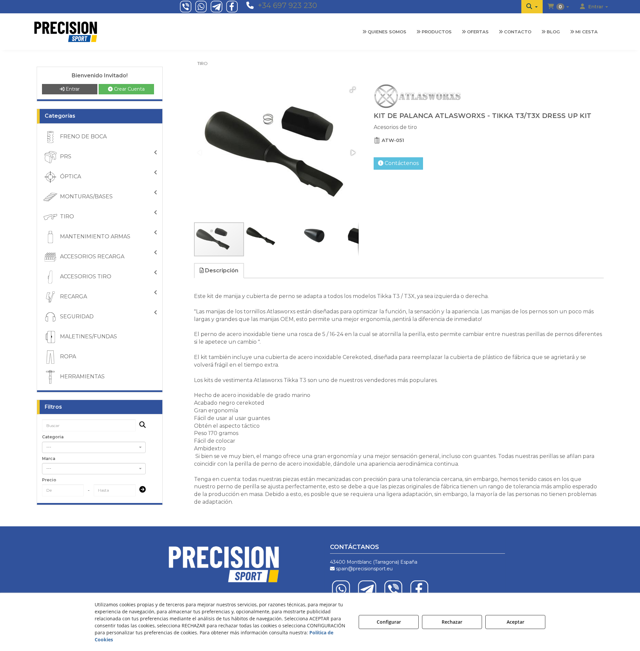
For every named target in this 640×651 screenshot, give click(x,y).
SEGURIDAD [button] (76, 316)
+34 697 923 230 (287, 5)
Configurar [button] (389, 622)
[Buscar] (140, 425)
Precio (49, 479)
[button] (532, 6)
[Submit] (140, 490)
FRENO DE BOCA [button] (83, 136)
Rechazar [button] (452, 622)
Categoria (53, 436)
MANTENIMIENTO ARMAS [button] (94, 236)
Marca (48, 458)
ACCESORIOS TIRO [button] (85, 276)
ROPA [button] (67, 356)
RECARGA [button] (73, 296)
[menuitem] (532, 6)
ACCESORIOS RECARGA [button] (91, 256)
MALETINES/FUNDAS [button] (88, 336)
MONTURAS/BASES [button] (86, 196)
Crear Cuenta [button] (129, 89)
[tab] (219, 271)
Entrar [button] (72, 89)
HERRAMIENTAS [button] (82, 376)
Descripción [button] (221, 270)
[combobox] (94, 447)
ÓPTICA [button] (70, 176)
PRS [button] (65, 156)
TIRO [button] (66, 216)
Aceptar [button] (515, 622)
